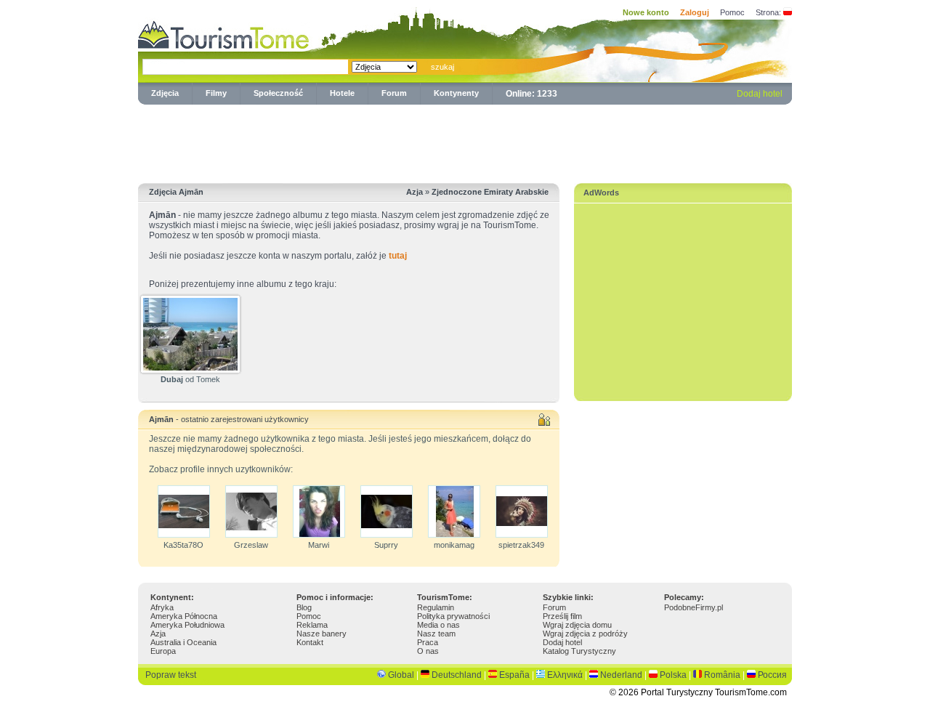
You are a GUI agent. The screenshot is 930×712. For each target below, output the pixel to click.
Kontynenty (456, 93)
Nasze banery (321, 633)
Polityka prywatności (453, 616)
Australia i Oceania (183, 642)
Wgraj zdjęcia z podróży (585, 633)
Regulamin (435, 607)
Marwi (318, 545)
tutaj (398, 256)
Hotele (342, 93)
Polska (673, 675)
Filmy (216, 93)
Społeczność (278, 93)
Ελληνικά (565, 675)
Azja (158, 633)
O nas (428, 651)
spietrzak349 (521, 545)
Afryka (162, 607)
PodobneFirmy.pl (693, 607)
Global (401, 675)
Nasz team (436, 633)
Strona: (768, 12)
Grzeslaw (251, 545)
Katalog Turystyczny (579, 651)
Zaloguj (694, 12)
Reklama (312, 624)
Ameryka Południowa (187, 624)
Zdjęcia (165, 93)
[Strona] (787, 12)
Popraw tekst (170, 675)
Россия (772, 675)
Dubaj (172, 379)
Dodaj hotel (760, 94)
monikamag (454, 545)
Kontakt (309, 642)
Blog (304, 607)
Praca (427, 642)
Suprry (386, 545)
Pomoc (732, 12)
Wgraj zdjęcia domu (577, 624)
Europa (163, 651)
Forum (394, 93)
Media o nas (438, 624)
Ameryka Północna (183, 616)
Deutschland (457, 675)
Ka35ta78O (183, 545)
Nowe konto (646, 12)
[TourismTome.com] (224, 33)
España (514, 675)
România (722, 675)
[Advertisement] (465, 141)
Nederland (621, 675)
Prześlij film (562, 616)
